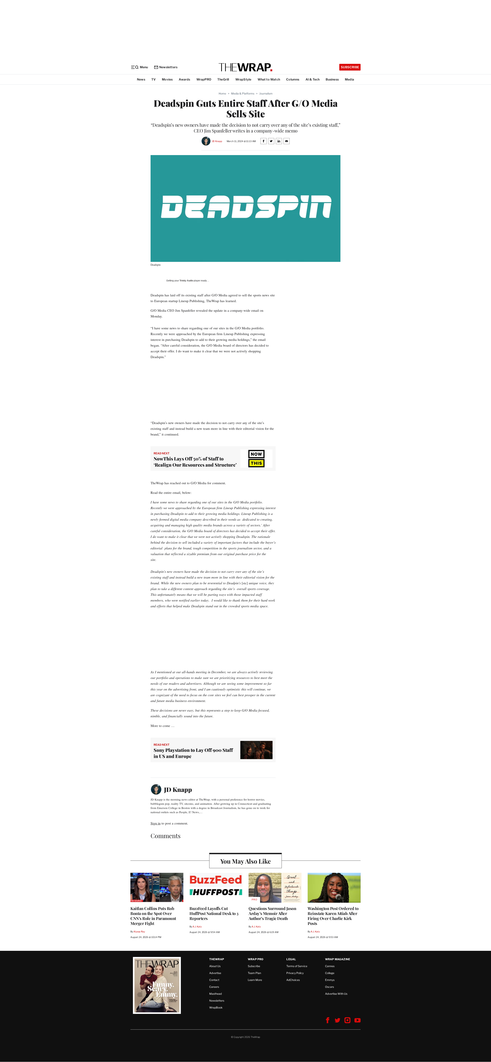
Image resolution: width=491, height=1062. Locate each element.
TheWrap (216, 959)
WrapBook (215, 1007)
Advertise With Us (336, 993)
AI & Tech (313, 79)
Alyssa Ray (139, 931)
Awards (184, 79)
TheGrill (223, 79)
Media (349, 79)
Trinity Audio (186, 280)
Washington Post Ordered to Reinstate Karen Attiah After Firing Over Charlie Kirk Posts (333, 916)
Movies (167, 79)
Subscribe (350, 67)
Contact (214, 979)
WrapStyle (243, 79)
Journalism (266, 93)
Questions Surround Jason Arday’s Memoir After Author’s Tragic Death (272, 913)
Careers (214, 986)
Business (332, 79)
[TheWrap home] (245, 67)
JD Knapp (217, 141)
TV (153, 79)
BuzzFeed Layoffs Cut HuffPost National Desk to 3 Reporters (213, 913)
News (141, 79)
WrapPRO (203, 79)
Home (222, 93)
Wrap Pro (256, 959)
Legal (291, 959)
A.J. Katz (197, 926)
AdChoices (293, 979)
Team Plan (254, 973)
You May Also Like (245, 861)
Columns (292, 79)
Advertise (215, 973)
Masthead (215, 993)
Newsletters (168, 67)
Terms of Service (296, 966)
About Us (215, 966)
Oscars (329, 986)
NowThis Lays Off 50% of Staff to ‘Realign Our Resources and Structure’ (195, 461)
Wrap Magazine (337, 959)
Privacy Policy (295, 973)
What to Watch (269, 79)
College (329, 973)
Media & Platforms (242, 93)
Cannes (329, 966)
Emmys (329, 979)
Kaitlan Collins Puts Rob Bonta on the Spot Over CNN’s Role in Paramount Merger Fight (153, 916)
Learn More (255, 979)
